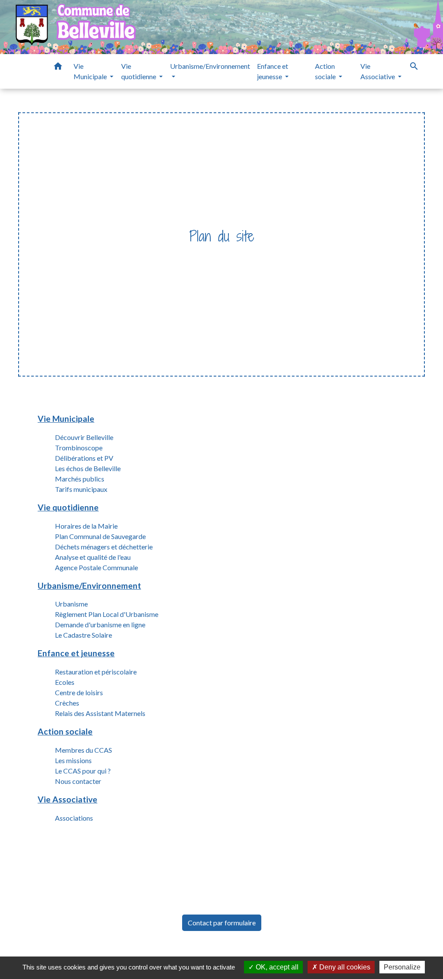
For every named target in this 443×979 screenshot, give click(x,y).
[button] (58, 67)
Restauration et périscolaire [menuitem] (96, 672)
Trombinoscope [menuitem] (79, 447)
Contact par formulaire (222, 922)
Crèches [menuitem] (67, 703)
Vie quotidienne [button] (139, 71)
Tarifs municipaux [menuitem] (81, 489)
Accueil (197, 254)
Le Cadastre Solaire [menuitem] (83, 635)
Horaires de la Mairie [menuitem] (86, 526)
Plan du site (238, 254)
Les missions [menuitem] (73, 760)
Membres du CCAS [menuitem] (83, 750)
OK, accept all (276, 967)
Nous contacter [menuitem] (78, 781)
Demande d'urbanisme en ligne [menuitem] (100, 624)
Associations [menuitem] (74, 818)
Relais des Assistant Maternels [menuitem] (100, 713)
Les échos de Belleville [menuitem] (88, 468)
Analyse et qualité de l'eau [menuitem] (93, 557)
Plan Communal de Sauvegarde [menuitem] (100, 536)
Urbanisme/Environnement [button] (210, 66)
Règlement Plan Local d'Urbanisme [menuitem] (106, 614)
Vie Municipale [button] (91, 71)
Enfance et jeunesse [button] (272, 71)
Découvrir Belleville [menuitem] (84, 437)
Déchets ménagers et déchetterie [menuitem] (104, 546)
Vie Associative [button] (378, 71)
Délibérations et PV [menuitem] (84, 458)
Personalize (402, 967)
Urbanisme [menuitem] (71, 604)
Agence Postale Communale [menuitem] (96, 567)
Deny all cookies (344, 967)
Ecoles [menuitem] (64, 682)
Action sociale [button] (326, 71)
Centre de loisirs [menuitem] (79, 692)
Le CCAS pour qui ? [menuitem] (83, 771)
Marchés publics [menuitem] (79, 479)
